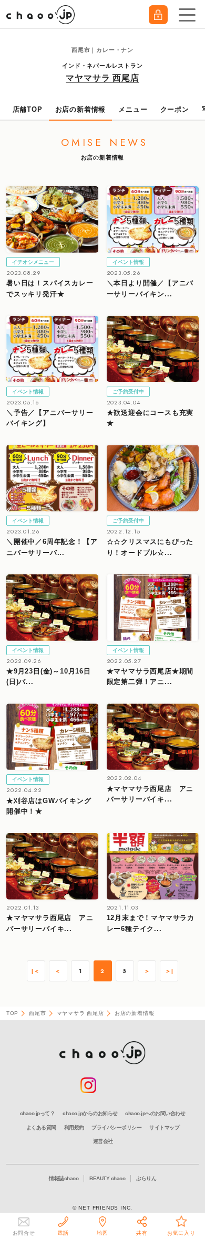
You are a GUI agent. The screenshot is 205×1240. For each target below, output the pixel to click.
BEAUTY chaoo (107, 1178)
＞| (169, 971)
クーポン (174, 109)
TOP (12, 1013)
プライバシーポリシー (116, 1127)
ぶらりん (146, 1178)
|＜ (36, 971)
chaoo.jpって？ (37, 1113)
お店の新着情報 (80, 109)
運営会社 (103, 1141)
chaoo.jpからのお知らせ (90, 1113)
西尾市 (37, 1013)
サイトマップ (164, 1127)
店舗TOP (28, 109)
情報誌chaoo (63, 1178)
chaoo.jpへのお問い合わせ (155, 1113)
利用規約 (74, 1127)
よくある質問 (41, 1127)
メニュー (132, 109)
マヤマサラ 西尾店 (102, 77)
